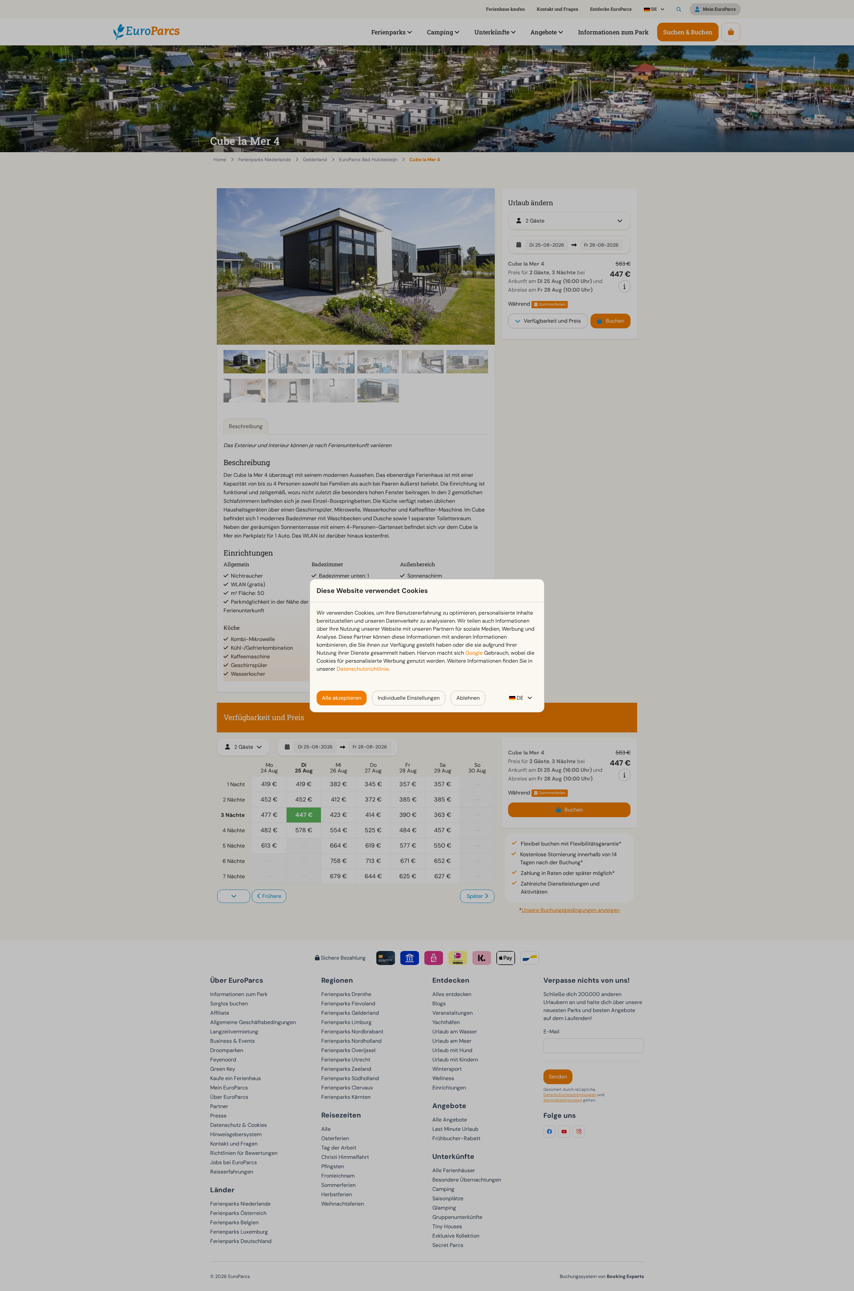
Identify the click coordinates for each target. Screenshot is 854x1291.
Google (474, 652)
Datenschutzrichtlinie (363, 668)
